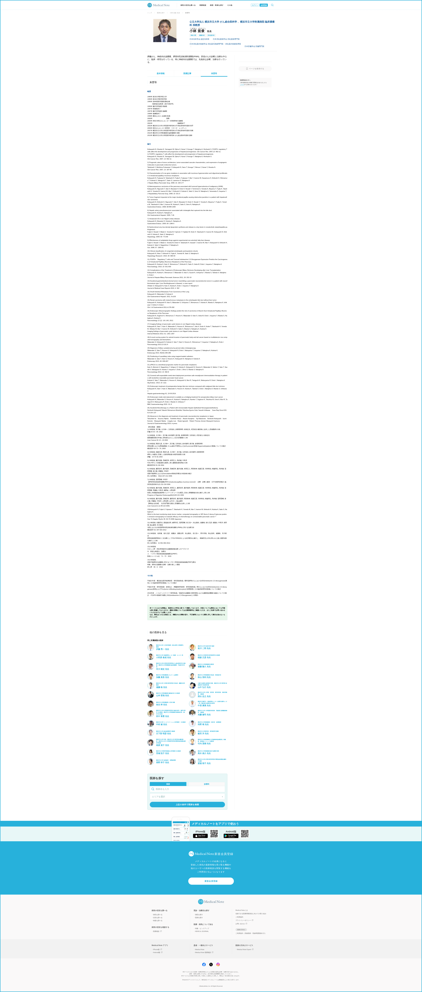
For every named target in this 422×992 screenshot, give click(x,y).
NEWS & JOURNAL (202, 931)
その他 (229, 5)
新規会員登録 (211, 881)
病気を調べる (157, 914)
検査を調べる (157, 920)
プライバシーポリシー (243, 920)
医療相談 (203, 5)
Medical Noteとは (242, 910)
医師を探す (161, 13)
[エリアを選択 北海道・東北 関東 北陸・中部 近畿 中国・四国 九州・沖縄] (187, 797)
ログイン (255, 5)
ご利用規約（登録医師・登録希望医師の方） (251, 933)
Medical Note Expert (244, 949)
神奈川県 (193, 35)
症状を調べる (157, 917)
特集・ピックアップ (202, 928)
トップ (149, 13)
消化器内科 (211, 35)
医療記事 (187, 73)
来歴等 (214, 73)
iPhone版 (156, 949)
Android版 (156, 952)
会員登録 (264, 5)
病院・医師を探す (217, 5)
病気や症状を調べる (188, 5)
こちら (242, 84)
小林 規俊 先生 (175, 13)
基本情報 (161, 73)
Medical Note (199, 949)
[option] (165, 30)
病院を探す (199, 914)
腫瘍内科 (202, 35)
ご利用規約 (239, 917)
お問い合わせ (240, 924)
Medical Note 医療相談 (203, 952)
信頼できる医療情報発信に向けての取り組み (251, 913)
